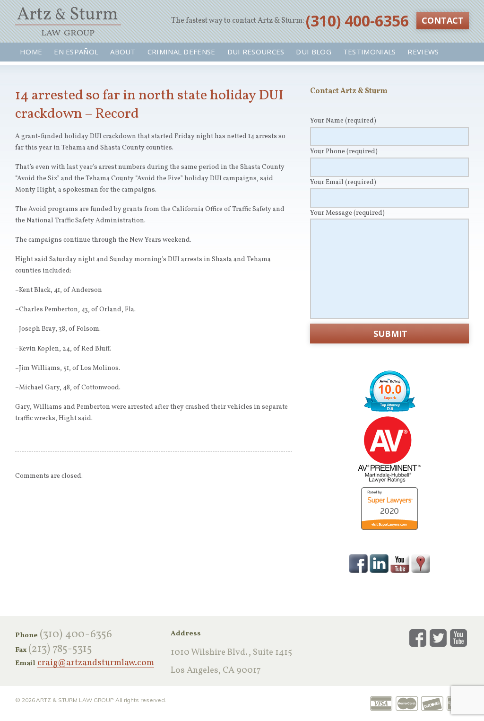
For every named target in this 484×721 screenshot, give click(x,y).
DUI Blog (313, 51)
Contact (443, 20)
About (123, 51)
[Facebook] (358, 563)
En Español (76, 51)
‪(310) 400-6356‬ (357, 20)
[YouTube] (399, 563)
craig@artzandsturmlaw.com (95, 663)
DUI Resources (256, 51)
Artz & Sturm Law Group (68, 21)
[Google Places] (420, 563)
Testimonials (369, 51)
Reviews (423, 51)
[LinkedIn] (379, 563)
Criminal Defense (181, 51)
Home (31, 51)
